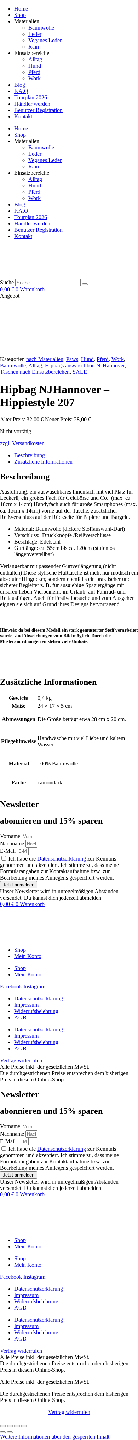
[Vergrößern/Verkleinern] (3, 1426)
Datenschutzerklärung (61, 859)
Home (21, 9)
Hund (34, 66)
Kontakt (23, 116)
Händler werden (32, 104)
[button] (55, 1437)
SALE (80, 372)
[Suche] (85, 284)
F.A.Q (21, 91)
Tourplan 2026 (30, 97)
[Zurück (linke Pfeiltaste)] (3, 1432)
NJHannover (110, 365)
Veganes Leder (45, 40)
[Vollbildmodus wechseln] (10, 1426)
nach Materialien (44, 359)
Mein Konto (27, 956)
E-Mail (8, 851)
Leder (34, 34)
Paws (72, 359)
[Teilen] (17, 1426)
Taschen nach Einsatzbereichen (35, 372)
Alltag (35, 59)
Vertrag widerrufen (69, 1412)
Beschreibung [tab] (29, 455)
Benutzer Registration (38, 110)
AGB (20, 1017)
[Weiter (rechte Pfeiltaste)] (10, 1432)
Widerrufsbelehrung (36, 1011)
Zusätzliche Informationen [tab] (43, 462)
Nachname (12, 843)
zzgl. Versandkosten (22, 443)
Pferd (34, 72)
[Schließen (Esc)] (24, 1426)
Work (34, 78)
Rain (33, 47)
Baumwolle (41, 28)
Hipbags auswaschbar (69, 365)
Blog (19, 85)
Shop (20, 15)
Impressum (26, 1005)
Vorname (11, 836)
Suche (7, 282)
